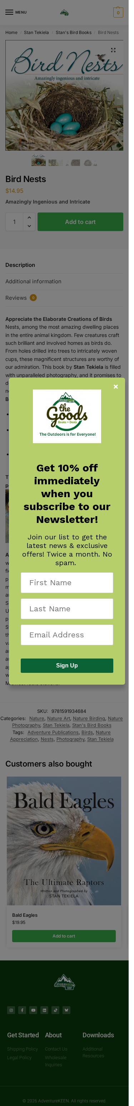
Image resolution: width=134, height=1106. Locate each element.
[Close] (115, 386)
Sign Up (67, 665)
